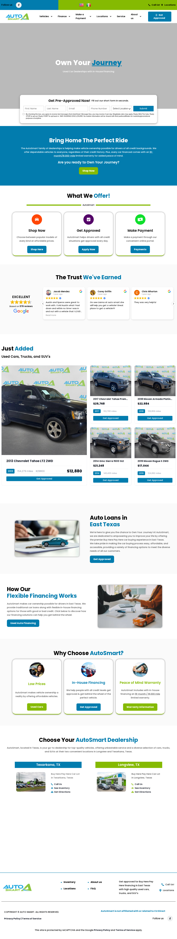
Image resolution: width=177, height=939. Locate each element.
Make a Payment (81, 16)
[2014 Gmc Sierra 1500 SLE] (110, 456)
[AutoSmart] (17, 16)
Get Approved (44, 478)
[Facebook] (19, 5)
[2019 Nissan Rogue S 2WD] (155, 456)
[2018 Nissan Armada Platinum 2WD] (155, 394)
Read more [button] (51, 315)
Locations (102, 16)
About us (134, 16)
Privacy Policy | (13, 918)
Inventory (70, 882)
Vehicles (44, 16)
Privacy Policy (102, 930)
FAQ (93, 888)
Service (121, 16)
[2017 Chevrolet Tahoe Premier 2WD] (110, 394)
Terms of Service (31, 918)
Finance (62, 16)
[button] (173, 304)
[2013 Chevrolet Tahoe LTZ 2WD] (44, 425)
